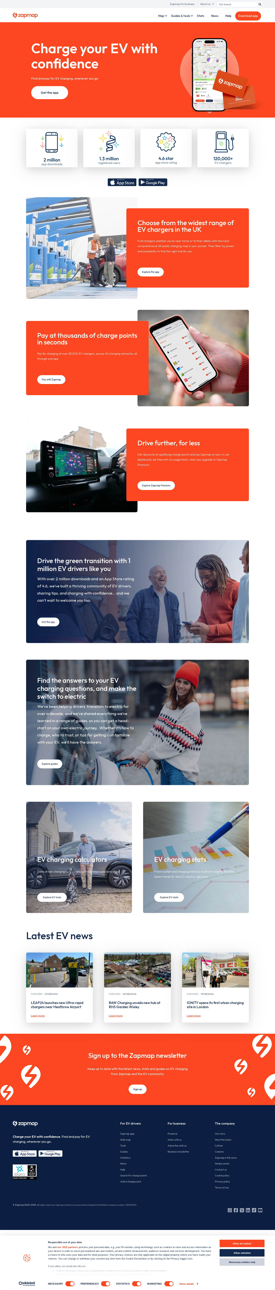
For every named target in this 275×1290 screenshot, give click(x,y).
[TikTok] (254, 1210)
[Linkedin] (248, 1210)
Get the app (50, 93)
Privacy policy (222, 1181)
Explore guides (50, 763)
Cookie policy (222, 1175)
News (214, 16)
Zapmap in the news (226, 1157)
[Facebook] (236, 1210)
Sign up (137, 1089)
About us (205, 4)
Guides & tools (180, 16)
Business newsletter (178, 1151)
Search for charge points (133, 1175)
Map (161, 16)
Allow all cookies (242, 1243)
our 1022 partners (67, 1247)
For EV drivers (130, 1123)
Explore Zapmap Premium (156, 485)
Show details (186, 1283)
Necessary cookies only (242, 1262)
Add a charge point (130, 1181)
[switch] (105, 1283)
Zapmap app (127, 1133)
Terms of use (222, 1187)
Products (172, 1133)
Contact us (221, 1169)
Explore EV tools (52, 897)
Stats (200, 16)
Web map (125, 1139)
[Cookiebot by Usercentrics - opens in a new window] (27, 1283)
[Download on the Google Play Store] (153, 182)
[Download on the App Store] (122, 182)
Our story (220, 1133)
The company (225, 1123)
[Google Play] (50, 1153)
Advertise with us (177, 1145)
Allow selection (242, 1252)
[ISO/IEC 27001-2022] (25, 1172)
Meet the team (223, 1139)
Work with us (175, 1139)
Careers (219, 1151)
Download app (248, 16)
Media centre (222, 1163)
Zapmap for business (182, 4)
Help (228, 16)
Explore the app (150, 271)
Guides (124, 1151)
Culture (219, 1145)
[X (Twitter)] (242, 1210)
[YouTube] (260, 1210)
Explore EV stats (169, 897)
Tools (123, 1145)
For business (177, 1123)
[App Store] (25, 1153)
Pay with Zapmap (51, 379)
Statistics (125, 1157)
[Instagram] (230, 1210)
